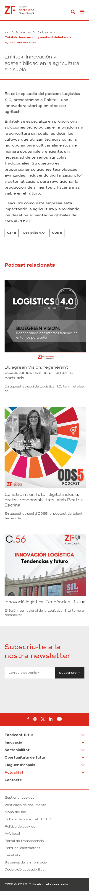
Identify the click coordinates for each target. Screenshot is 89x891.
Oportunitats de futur (25, 757)
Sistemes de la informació (26, 862)
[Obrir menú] (82, 12)
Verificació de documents (25, 805)
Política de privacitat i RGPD (28, 819)
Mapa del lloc (15, 812)
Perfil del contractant (22, 848)
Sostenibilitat (17, 750)
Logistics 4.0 (34, 233)
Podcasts (44, 32)
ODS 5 (57, 233)
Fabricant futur (19, 735)
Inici (7, 32)
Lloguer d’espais (20, 765)
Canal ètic (13, 855)
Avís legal (12, 833)
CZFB (11, 233)
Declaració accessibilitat (24, 869)
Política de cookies (20, 826)
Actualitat (23, 32)
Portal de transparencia (24, 841)
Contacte (13, 780)
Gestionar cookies (19, 798)
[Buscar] (73, 12)
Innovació (13, 742)
